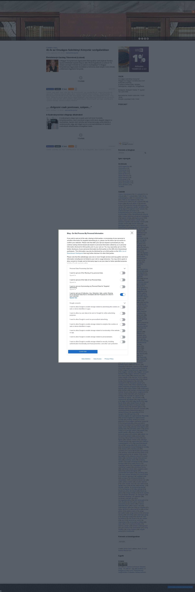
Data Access (97, 359)
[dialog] (97, 296)
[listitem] (97, 268)
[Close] (133, 233)
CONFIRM (83, 351)
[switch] (122, 273)
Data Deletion (86, 359)
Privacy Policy (109, 359)
